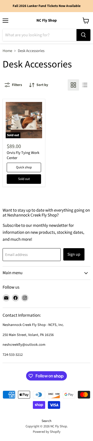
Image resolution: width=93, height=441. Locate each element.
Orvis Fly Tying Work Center (23, 155)
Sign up (73, 254)
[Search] (83, 35)
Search (46, 421)
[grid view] (73, 85)
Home (7, 51)
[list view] (84, 85)
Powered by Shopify (46, 431)
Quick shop (24, 167)
